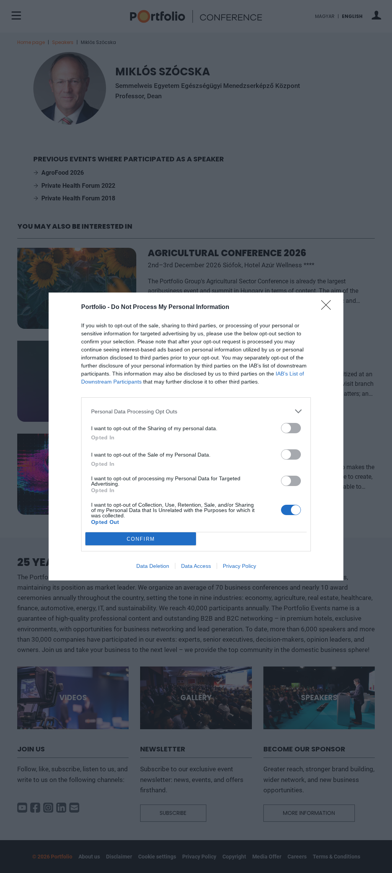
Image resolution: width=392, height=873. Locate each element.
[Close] (328, 307)
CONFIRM (141, 539)
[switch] (291, 428)
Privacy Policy (239, 566)
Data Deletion (152, 566)
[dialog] (196, 436)
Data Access (196, 566)
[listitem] (196, 411)
